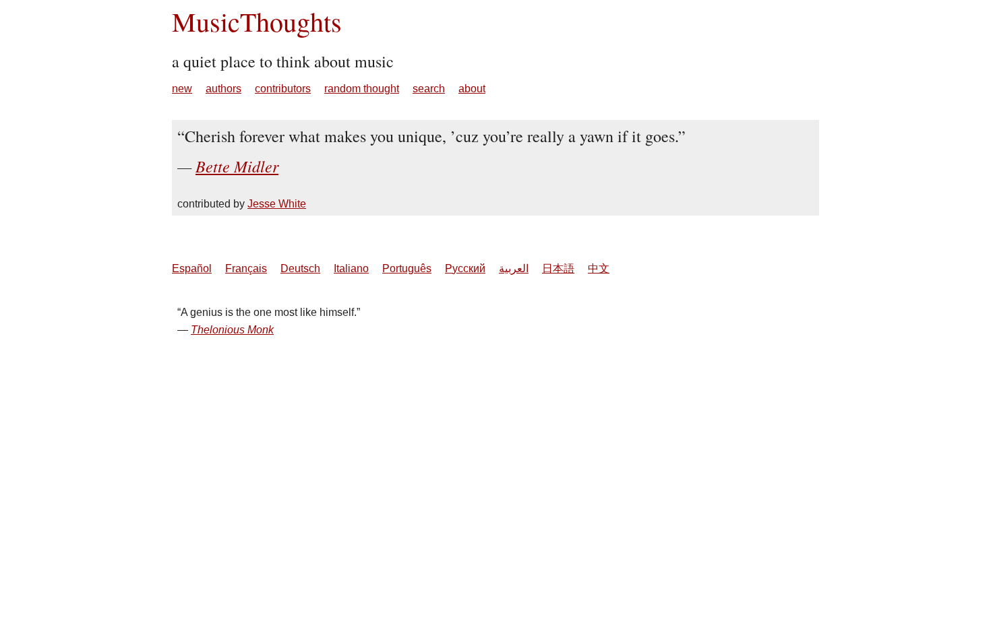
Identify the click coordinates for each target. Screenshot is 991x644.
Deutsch (300, 268)
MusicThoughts (257, 21)
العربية (514, 268)
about (471, 88)
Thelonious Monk (232, 329)
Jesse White (276, 204)
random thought (361, 88)
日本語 (558, 268)
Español (192, 268)
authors (223, 88)
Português (406, 268)
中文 (598, 268)
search (429, 88)
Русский (465, 268)
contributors (283, 88)
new (182, 88)
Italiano (351, 268)
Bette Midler (237, 165)
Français (246, 268)
